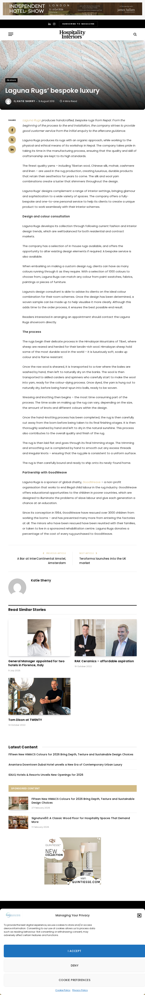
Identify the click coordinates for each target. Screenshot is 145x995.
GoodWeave (92, 482)
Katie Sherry (26, 101)
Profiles (11, 80)
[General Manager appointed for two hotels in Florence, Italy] (39, 637)
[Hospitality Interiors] (72, 34)
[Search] (135, 34)
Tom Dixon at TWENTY (25, 720)
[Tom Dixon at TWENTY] (39, 696)
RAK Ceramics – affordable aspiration (104, 661)
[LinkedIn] (12, 149)
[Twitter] (12, 139)
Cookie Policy (62, 990)
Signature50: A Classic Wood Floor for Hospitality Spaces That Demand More (81, 820)
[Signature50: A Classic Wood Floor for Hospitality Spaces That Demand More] (18, 822)
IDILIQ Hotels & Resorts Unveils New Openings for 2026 (45, 775)
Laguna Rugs (31, 120)
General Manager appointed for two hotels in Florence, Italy (36, 663)
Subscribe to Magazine (78, 23)
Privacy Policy (80, 990)
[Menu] (10, 34)
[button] (139, 915)
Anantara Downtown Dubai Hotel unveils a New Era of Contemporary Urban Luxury (65, 764)
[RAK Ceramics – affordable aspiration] (106, 637)
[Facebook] (12, 130)
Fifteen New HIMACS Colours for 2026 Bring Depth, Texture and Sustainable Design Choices (70, 754)
